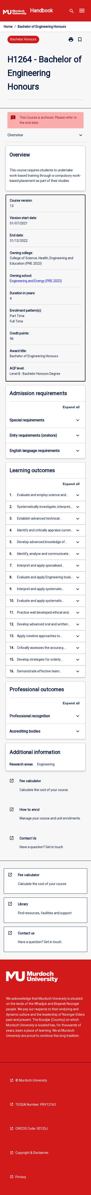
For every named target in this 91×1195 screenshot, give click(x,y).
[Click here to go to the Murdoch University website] (14, 13)
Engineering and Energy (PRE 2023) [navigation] (36, 281)
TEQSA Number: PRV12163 (35, 1104)
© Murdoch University (31, 1080)
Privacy (20, 1177)
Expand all (71, 407)
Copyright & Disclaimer (32, 1153)
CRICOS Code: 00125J (31, 1128)
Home (8, 26)
